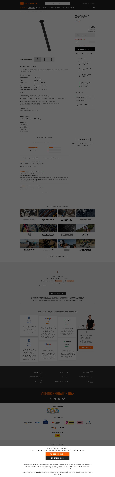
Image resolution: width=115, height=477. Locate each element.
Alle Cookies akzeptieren (56, 454)
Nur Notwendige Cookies (57, 458)
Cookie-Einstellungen (72, 450)
